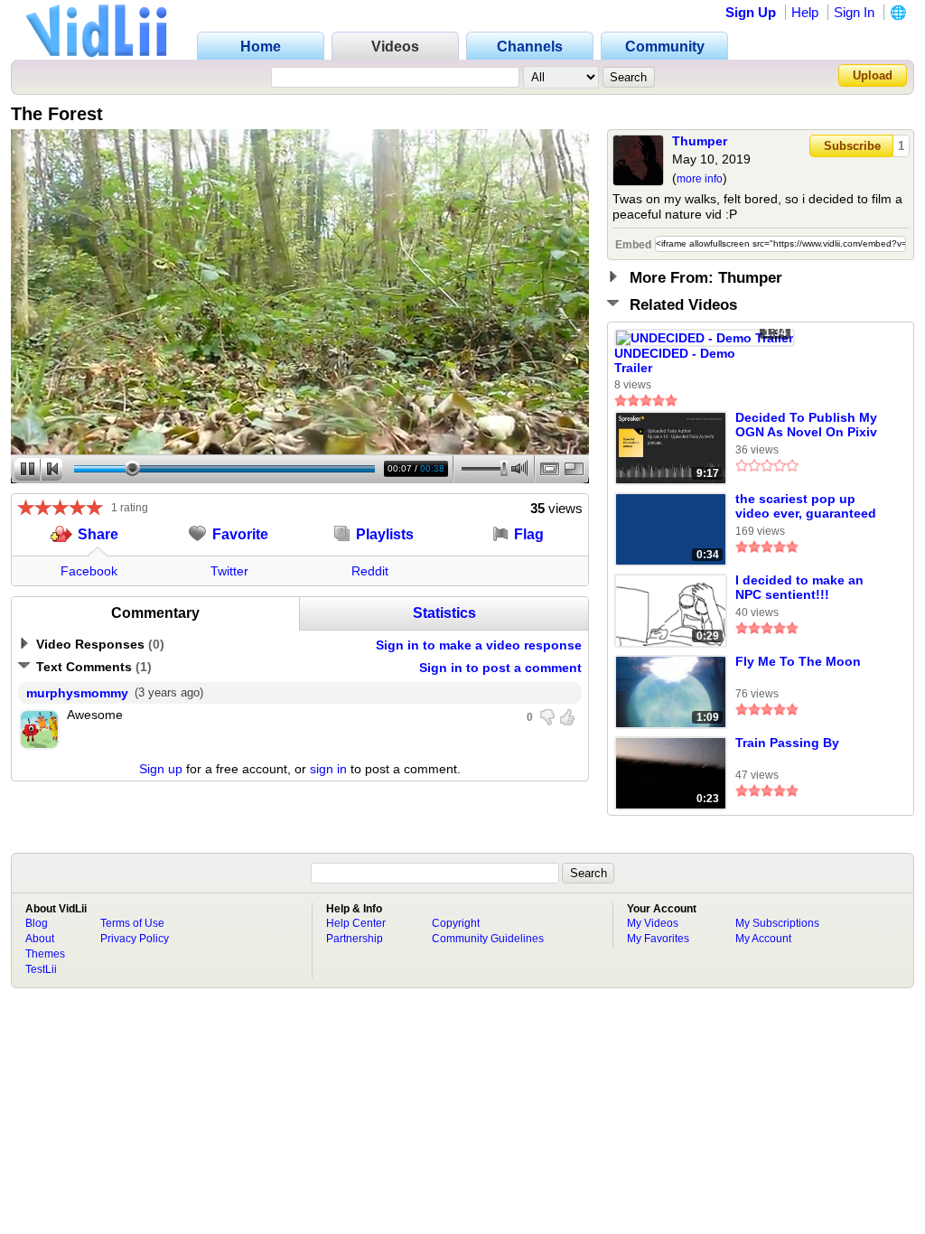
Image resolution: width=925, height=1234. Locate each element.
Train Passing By (787, 742)
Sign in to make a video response (479, 645)
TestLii (41, 969)
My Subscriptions (777, 923)
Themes (45, 954)
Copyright (456, 923)
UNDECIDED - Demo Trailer (674, 360)
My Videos (652, 923)
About (39, 938)
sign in (328, 769)
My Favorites (658, 938)
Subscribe (852, 146)
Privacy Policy (134, 938)
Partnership (354, 938)
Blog (36, 923)
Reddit (369, 571)
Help (804, 12)
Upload (872, 75)
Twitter (229, 571)
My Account (763, 938)
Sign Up (750, 12)
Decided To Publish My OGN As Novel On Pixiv (806, 424)
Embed (633, 244)
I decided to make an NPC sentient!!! (799, 587)
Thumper (699, 141)
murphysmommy (77, 693)
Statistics (444, 613)
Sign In (854, 12)
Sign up (160, 769)
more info (700, 179)
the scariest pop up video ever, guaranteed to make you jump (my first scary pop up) (805, 506)
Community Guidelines (488, 938)
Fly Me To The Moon (798, 661)
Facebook (89, 571)
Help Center (356, 923)
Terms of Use (132, 923)
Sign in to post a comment (500, 667)
